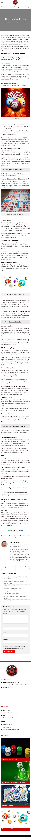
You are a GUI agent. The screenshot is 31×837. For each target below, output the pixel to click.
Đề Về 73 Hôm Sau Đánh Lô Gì (12, 586)
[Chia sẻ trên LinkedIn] (22, 531)
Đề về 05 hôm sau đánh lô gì (7, 828)
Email (4, 632)
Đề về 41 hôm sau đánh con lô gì (12, 588)
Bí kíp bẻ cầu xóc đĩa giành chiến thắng (9, 759)
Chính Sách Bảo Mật (8, 718)
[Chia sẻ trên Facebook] (11, 531)
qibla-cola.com (7, 727)
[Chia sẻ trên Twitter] (14, 531)
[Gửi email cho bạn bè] (17, 531)
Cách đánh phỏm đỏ (9, 600)
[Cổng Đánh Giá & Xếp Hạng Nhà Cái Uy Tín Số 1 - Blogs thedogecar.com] (15, 2)
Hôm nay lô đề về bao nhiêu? (11, 593)
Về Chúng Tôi (6, 710)
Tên (4, 626)
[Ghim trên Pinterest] (19, 531)
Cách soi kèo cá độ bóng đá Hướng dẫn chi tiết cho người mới (14, 782)
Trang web (5, 639)
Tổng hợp (10, 7)
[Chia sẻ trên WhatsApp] (9, 531)
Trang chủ (3, 7)
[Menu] (2, 2)
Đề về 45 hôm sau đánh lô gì (11, 591)
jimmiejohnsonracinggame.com (11, 729)
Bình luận (5, 613)
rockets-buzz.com (7, 724)
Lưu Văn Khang (22, 22)
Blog (4, 715)
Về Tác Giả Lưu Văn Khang (10, 713)
